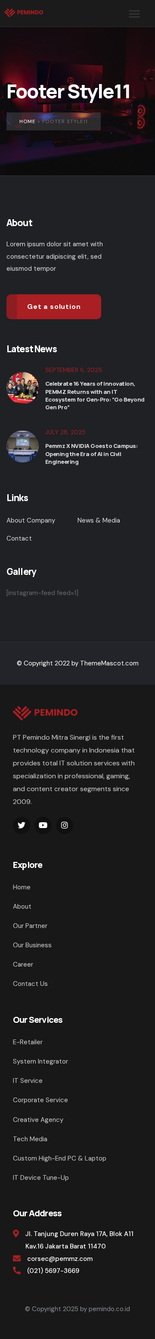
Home (27, 121)
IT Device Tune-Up (41, 1177)
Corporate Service (40, 1100)
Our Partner (30, 926)
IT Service (28, 1080)
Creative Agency (38, 1119)
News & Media (99, 520)
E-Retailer (28, 1042)
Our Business (32, 945)
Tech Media (30, 1139)
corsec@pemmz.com (60, 1258)
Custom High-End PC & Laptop (59, 1158)
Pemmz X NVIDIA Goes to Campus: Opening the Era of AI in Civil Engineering (91, 453)
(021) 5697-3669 (53, 1270)
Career (23, 964)
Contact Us (30, 983)
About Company (30, 520)
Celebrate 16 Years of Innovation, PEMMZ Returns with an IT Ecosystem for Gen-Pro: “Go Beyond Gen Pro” (95, 395)
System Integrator (40, 1061)
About (22, 906)
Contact (19, 538)
